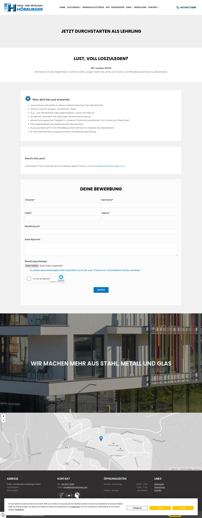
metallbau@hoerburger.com (75, 487)
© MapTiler (174, 469)
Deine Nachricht (32, 239)
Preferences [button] (19, 510)
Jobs (128, 7)
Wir (108, 7)
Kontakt (152, 7)
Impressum (159, 484)
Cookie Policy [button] (76, 507)
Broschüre (140, 7)
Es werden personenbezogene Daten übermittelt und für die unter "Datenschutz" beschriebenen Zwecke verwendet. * (86, 270)
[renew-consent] (3, 515)
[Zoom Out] (3, 420)
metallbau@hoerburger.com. (109, 166)
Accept (183, 508)
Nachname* (107, 200)
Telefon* (105, 213)
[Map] (101, 441)
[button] (101, 439)
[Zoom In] (3, 416)
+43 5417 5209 (188, 7)
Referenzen (117, 7)
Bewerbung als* (32, 226)
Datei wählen (32, 265)
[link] (74, 7)
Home (62, 7)
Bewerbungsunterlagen (36, 261)
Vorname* (29, 200)
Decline (160, 508)
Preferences (137, 508)
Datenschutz (159, 487)
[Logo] (28, 7)
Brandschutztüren (93, 7)
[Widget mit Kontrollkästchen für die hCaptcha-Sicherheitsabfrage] (45, 278)
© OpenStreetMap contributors (190, 469)
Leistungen (73, 7)
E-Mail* (28, 213)
